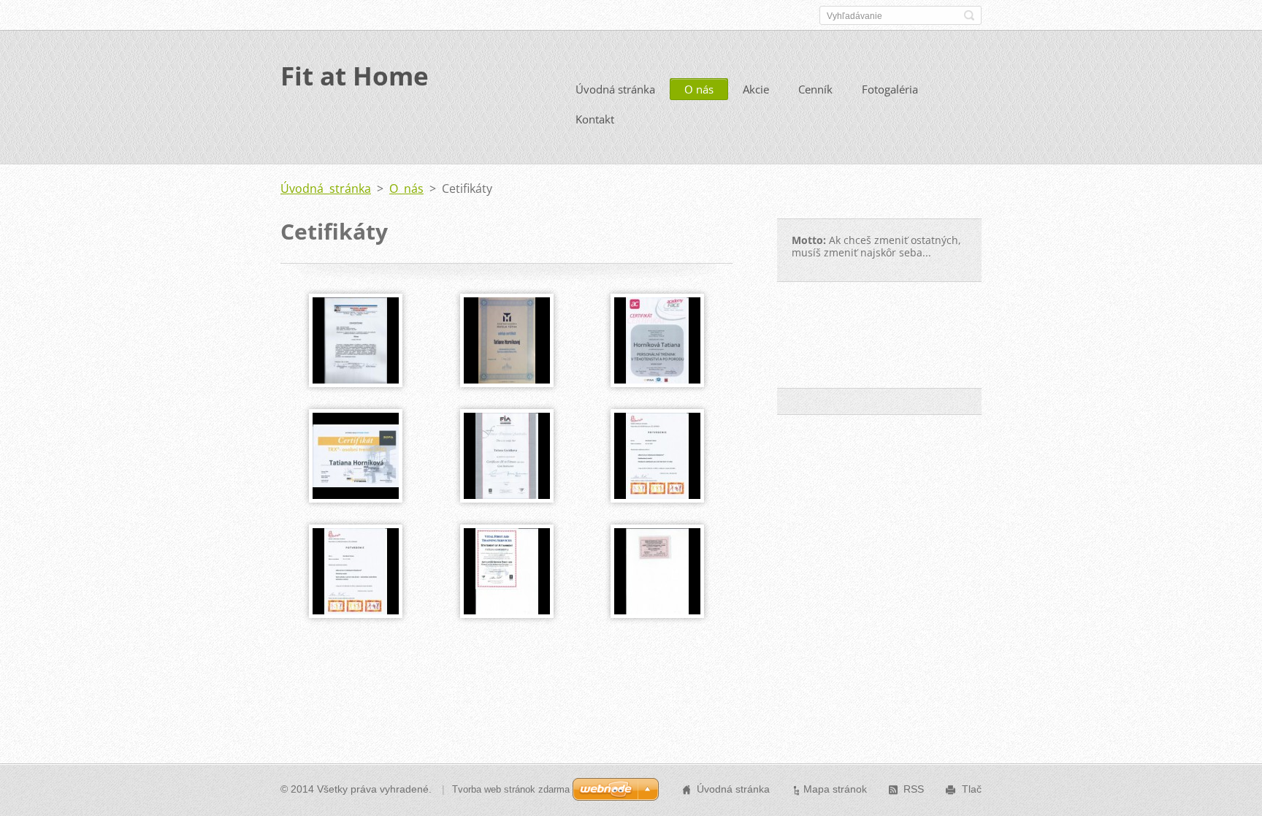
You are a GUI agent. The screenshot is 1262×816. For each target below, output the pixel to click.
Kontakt (594, 119)
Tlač (972, 789)
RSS (913, 789)
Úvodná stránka (615, 89)
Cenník (815, 89)
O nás (699, 89)
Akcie (756, 89)
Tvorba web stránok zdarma (511, 789)
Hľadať (969, 15)
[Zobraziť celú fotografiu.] (355, 340)
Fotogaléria (890, 89)
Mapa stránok (835, 789)
